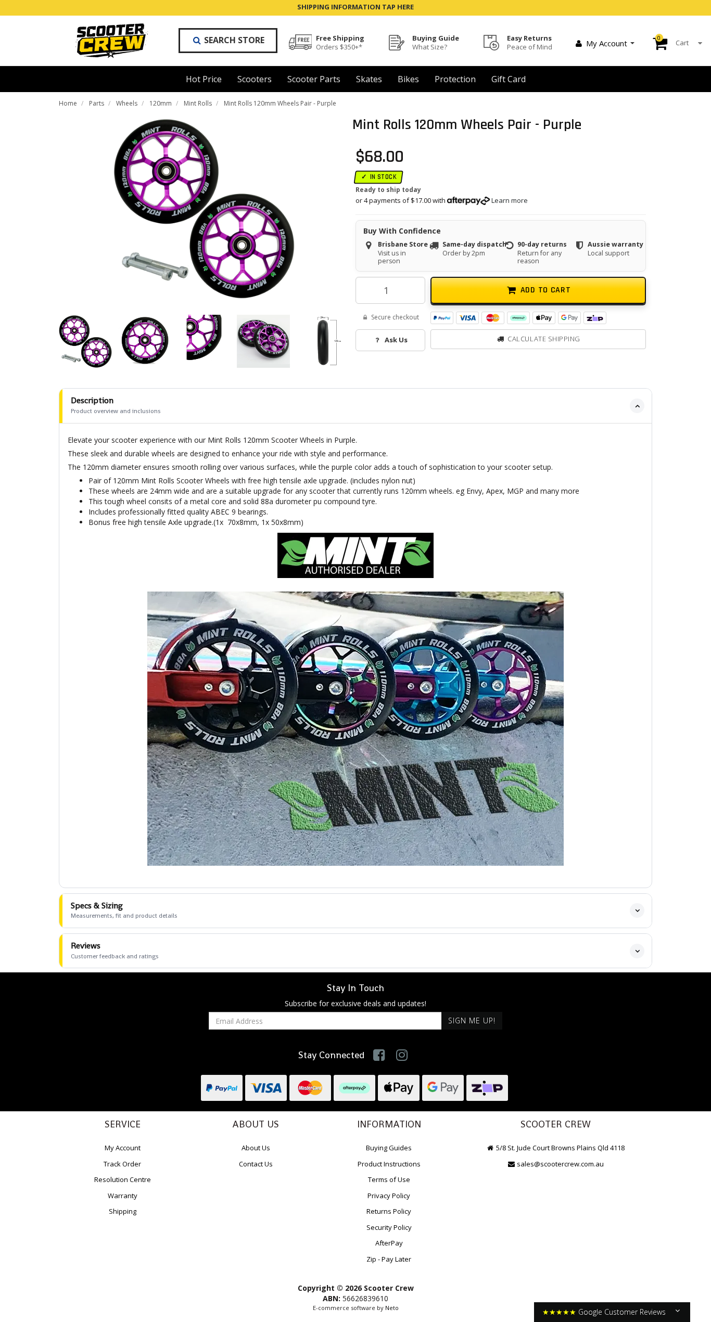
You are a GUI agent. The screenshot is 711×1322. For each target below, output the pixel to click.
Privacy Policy (388, 1195)
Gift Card (508, 79)
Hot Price (204, 79)
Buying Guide (435, 42)
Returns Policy (388, 1211)
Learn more (509, 200)
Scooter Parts (313, 79)
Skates (369, 79)
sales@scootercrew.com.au (560, 1164)
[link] (379, 1054)
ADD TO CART (545, 290)
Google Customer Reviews (622, 1312)
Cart (673, 40)
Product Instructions (389, 1164)
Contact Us (256, 1164)
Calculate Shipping (543, 338)
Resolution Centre (122, 1179)
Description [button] (116, 405)
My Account (606, 43)
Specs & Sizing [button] (124, 910)
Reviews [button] (115, 950)
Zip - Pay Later (388, 1259)
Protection (455, 79)
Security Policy (389, 1227)
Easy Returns (529, 42)
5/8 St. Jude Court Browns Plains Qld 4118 (559, 1147)
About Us (256, 1147)
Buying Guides (389, 1147)
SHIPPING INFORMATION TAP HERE (355, 6)
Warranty (122, 1195)
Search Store (233, 40)
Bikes (408, 79)
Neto (392, 1308)
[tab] (355, 405)
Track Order (122, 1164)
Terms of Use (389, 1179)
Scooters (254, 79)
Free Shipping (340, 42)
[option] (204, 208)
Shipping (122, 1211)
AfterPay (389, 1243)
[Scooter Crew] (105, 40)
